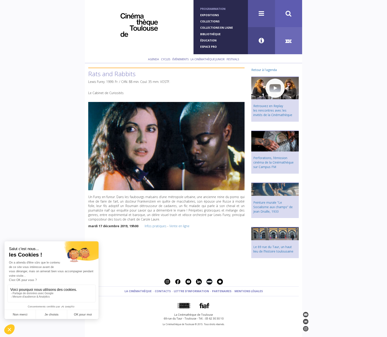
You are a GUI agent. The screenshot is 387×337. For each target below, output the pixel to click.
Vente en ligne (179, 226)
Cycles (165, 59)
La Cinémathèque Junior (208, 59)
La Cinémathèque (138, 291)
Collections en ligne (216, 28)
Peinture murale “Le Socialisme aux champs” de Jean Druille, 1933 (273, 207)
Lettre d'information (191, 291)
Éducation (208, 40)
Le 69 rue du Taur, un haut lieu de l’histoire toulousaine (273, 249)
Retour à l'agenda (264, 70)
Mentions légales (248, 291)
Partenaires (221, 291)
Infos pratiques (155, 226)
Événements (180, 59)
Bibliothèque (210, 34)
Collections (209, 21)
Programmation (213, 9)
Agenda (153, 59)
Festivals (233, 59)
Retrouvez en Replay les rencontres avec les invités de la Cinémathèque (272, 110)
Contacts (163, 291)
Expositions (209, 15)
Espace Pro (208, 47)
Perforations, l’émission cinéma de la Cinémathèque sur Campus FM (273, 162)
